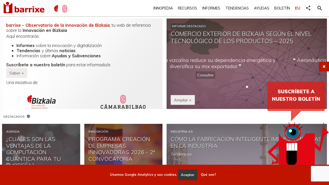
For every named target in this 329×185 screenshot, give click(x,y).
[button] (320, 8)
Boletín (282, 8)
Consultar (247, 75)
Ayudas (261, 8)
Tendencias (237, 8)
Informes (211, 8)
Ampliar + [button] (182, 100)
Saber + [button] (17, 73)
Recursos (187, 8)
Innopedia (163, 8)
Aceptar (188, 175)
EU (297, 8)
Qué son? (208, 175)
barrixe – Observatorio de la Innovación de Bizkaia (58, 25)
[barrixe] (27, 8)
